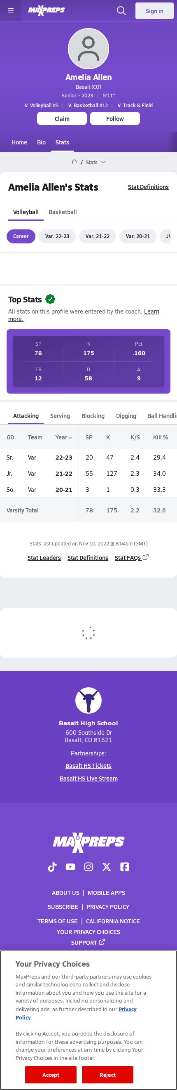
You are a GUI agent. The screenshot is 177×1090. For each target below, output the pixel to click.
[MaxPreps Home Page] (74, 162)
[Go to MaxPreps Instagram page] (88, 867)
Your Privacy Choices (88, 931)
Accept (51, 1074)
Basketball (63, 212)
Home (19, 142)
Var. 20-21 (138, 236)
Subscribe (63, 907)
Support (84, 942)
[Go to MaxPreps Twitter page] (107, 867)
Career (21, 236)
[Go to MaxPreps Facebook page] (125, 867)
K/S (135, 437)
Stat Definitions (148, 186)
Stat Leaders (44, 557)
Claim (62, 118)
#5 (41, 105)
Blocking (93, 415)
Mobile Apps (106, 892)
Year (62, 437)
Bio (41, 142)
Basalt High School (88, 722)
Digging (126, 415)
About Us (65, 892)
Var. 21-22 (97, 236)
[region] (88, 1020)
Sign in (154, 11)
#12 (88, 105)
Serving (60, 415)
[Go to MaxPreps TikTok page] (52, 867)
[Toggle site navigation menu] (10, 10)
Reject (108, 1074)
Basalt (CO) (88, 86)
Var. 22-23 (57, 236)
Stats (62, 142)
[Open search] (121, 10)
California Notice (113, 921)
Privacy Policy (107, 907)
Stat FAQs (128, 557)
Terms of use (57, 921)
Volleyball (26, 212)
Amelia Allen (88, 77)
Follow (115, 118)
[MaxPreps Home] (46, 10)
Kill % (160, 437)
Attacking (26, 415)
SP (89, 437)
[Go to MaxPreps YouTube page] (70, 867)
